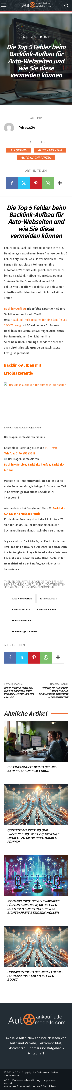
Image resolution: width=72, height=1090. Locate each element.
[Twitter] (24, 183)
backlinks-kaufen (46, 609)
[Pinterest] (36, 183)
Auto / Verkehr (50, 150)
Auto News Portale (22, 598)
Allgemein (18, 150)
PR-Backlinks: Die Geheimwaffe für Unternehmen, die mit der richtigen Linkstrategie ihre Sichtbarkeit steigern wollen (33, 907)
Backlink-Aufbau (15, 308)
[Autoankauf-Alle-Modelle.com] (36, 1021)
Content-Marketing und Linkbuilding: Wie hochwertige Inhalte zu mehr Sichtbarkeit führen (33, 836)
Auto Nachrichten (36, 157)
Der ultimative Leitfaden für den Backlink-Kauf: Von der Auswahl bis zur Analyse (19, 693)
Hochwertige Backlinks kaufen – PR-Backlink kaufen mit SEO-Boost (35, 976)
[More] (60, 183)
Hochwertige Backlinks (24, 631)
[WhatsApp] (48, 183)
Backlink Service (21, 609)
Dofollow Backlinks (22, 620)
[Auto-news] (36, 5)
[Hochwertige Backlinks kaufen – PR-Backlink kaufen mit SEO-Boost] (36, 946)
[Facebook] (12, 183)
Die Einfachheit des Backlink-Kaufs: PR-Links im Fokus (31, 769)
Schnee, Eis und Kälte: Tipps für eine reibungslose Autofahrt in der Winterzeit (53, 693)
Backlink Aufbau (48, 598)
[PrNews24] (11, 128)
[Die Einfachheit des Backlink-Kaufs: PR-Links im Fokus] (36, 741)
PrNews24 (27, 128)
